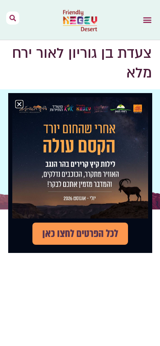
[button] (147, 20)
